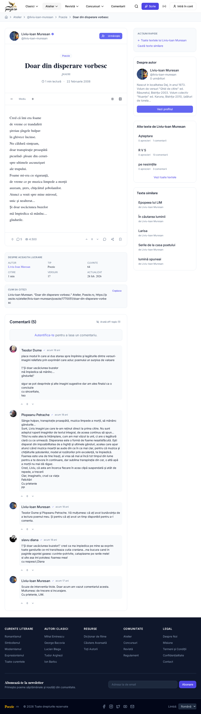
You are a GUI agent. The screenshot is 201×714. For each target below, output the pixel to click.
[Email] (132, 706)
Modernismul (13, 649)
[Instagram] (111, 706)
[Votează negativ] (97, 239)
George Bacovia (54, 642)
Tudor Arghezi (53, 655)
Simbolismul (12, 642)
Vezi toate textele (165, 177)
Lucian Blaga (52, 649)
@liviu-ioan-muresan (40, 17)
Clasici (30, 6)
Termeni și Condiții (174, 649)
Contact (168, 661)
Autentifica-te (44, 335)
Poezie (63, 17)
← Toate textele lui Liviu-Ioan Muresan (162, 40)
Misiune (168, 642)
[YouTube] (125, 706)
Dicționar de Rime (95, 636)
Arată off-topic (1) (110, 321)
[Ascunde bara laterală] (120, 99)
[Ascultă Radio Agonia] (164, 6)
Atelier (50, 6)
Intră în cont (185, 6)
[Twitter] (118, 706)
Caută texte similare (150, 45)
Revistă (70, 6)
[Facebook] (104, 706)
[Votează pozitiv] (86, 239)
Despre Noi (170, 636)
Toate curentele (15, 661)
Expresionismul (14, 655)
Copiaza (117, 290)
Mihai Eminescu (54, 636)
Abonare (187, 684)
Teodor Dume (31, 350)
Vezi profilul (165, 109)
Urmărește (114, 35)
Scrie (152, 6)
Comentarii (118, 6)
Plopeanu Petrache (35, 415)
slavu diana (29, 540)
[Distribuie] (112, 239)
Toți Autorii (91, 649)
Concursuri (93, 6)
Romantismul (13, 636)
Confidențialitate (173, 655)
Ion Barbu (50, 661)
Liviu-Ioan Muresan (19, 267)
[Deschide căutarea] (136, 6)
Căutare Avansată (95, 642)
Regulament (131, 655)
